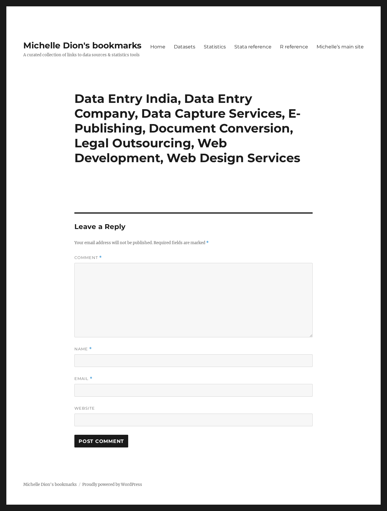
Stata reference (253, 47)
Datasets (184, 47)
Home (157, 47)
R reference (294, 47)
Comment (88, 257)
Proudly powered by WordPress (112, 484)
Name (83, 349)
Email (83, 378)
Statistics (215, 47)
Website (84, 408)
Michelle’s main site (340, 47)
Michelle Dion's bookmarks (82, 45)
